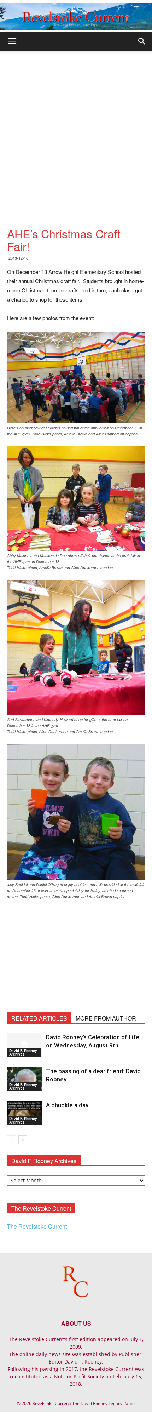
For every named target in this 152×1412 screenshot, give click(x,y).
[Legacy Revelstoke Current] (76, 16)
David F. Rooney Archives (23, 1052)
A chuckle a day (67, 1105)
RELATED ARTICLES (39, 1018)
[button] (142, 41)
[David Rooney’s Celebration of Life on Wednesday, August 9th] (24, 1045)
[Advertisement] (76, 131)
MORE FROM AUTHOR (106, 1018)
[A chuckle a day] (24, 1113)
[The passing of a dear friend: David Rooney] (24, 1079)
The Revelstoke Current (37, 1226)
